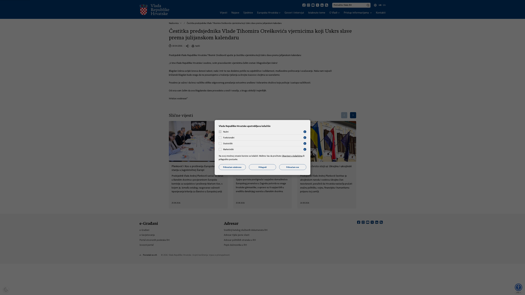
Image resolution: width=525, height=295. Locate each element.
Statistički (228, 143)
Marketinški (228, 149)
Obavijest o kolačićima (292, 156)
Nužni (225, 132)
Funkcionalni (228, 137)
